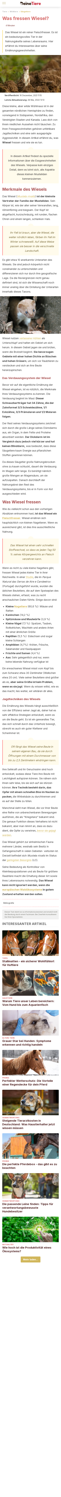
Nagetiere (20, 606)
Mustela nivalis (26, 196)
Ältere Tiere (8, 1038)
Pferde (5, 1078)
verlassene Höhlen (30, 338)
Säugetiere (25, 11)
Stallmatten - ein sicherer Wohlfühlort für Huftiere (28, 963)
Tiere (4, 11)
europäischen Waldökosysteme (22, 889)
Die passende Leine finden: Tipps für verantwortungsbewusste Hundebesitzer (27, 1207)
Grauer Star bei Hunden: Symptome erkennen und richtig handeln (26, 1042)
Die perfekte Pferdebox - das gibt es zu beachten (29, 1166)
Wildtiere (14, 11)
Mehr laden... (30, 1259)
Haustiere (7, 998)
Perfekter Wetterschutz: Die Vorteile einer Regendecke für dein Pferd (27, 1082)
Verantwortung (10, 1118)
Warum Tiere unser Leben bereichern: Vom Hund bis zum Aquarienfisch (28, 1003)
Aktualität (8, 1244)
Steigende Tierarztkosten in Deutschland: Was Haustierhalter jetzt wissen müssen (28, 1124)
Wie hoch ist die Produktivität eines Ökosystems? (26, 1249)
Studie (29, 577)
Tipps (5, 958)
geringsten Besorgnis (18, 860)
